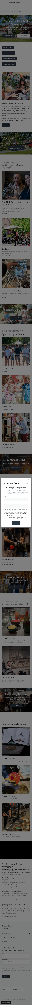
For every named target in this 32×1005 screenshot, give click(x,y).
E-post (6, 496)
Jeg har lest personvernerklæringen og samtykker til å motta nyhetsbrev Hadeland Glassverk (17, 517)
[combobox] (5, 506)
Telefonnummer (8, 503)
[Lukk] (28, 479)
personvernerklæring (16, 511)
